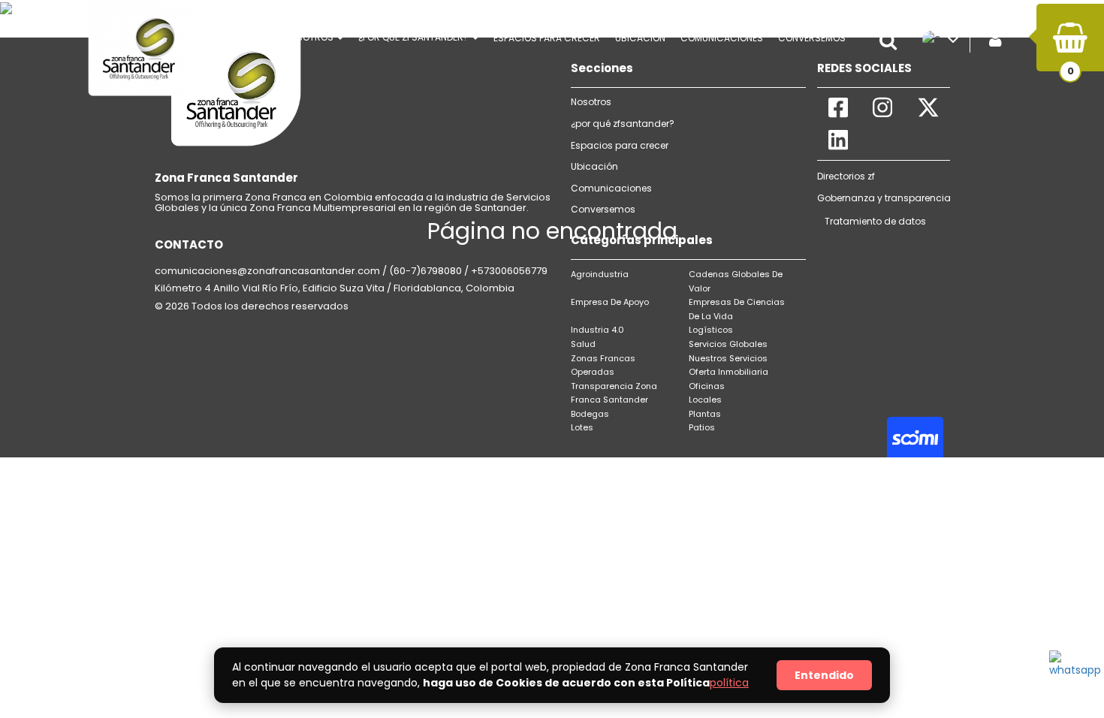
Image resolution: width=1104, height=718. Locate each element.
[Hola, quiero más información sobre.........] (1071, 672)
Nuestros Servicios (728, 358)
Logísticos (711, 330)
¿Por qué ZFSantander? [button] (414, 37)
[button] (892, 41)
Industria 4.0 (597, 330)
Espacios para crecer (546, 38)
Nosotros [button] (310, 37)
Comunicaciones (611, 188)
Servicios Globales (728, 344)
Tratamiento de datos (875, 221)
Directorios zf (846, 176)
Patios (702, 427)
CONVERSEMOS (812, 38)
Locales (705, 400)
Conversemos (603, 209)
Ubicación (640, 38)
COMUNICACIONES (721, 38)
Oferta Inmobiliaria (728, 372)
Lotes (582, 427)
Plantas (705, 414)
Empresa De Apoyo (610, 302)
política (729, 682)
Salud (583, 344)
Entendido (824, 675)
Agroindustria (600, 274)
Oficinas (707, 386)
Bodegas (590, 414)
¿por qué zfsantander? (622, 123)
